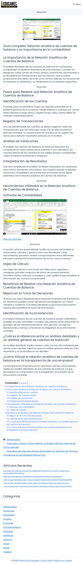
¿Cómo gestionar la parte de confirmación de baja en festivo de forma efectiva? (37, 486)
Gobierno (8, 535)
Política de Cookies (63, 560)
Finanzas (8, 531)
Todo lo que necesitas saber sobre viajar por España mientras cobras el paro (36, 483)
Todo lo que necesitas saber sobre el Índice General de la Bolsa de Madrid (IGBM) (37, 480)
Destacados (13, 439)
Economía (8, 510)
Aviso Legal (46, 560)
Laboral (7, 539)
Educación (9, 514)
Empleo (7, 519)
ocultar (23, 383)
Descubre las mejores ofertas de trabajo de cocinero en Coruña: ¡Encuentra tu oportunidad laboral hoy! (36, 472)
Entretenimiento (12, 527)
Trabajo (7, 551)
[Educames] (9, 4)
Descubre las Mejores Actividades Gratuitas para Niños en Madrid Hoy (32, 476)
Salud (6, 547)
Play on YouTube (12, 239)
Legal (6, 543)
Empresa (8, 523)
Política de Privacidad (29, 560)
